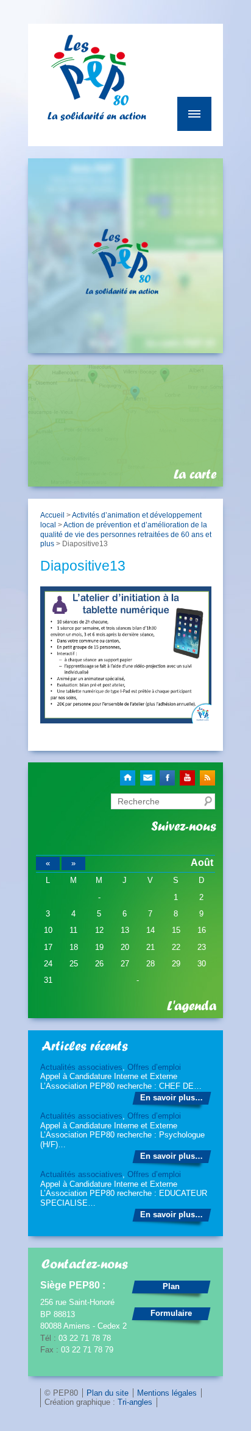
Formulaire (171, 1313)
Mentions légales (167, 1393)
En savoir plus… (171, 1097)
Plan (171, 1286)
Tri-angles (135, 1402)
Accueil (52, 515)
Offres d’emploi (154, 1067)
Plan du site (108, 1393)
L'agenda (191, 1006)
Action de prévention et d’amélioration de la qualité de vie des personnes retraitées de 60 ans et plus (125, 534)
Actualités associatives (81, 1067)
